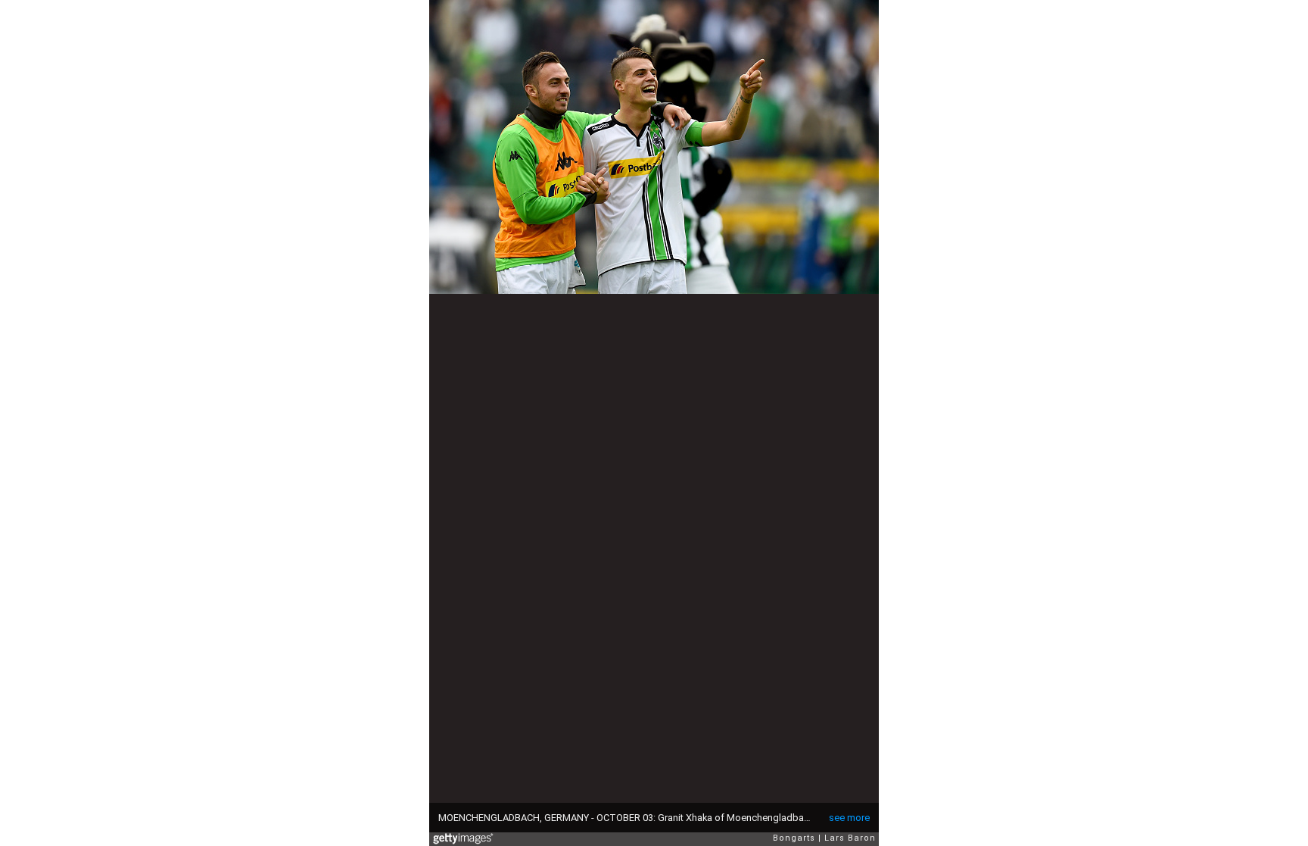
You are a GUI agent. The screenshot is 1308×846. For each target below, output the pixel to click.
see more (849, 817)
